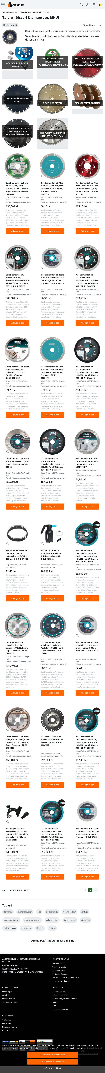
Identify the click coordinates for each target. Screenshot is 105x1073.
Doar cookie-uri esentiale (52, 1061)
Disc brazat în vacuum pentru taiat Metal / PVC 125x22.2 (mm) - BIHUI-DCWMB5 (52, 740)
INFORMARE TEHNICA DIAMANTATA (65, 977)
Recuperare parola (9, 1027)
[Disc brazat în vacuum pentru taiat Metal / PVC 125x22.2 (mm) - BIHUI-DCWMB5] (52, 720)
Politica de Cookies (59, 974)
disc (39, 912)
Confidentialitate (58, 970)
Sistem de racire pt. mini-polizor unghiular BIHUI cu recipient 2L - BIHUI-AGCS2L (51, 554)
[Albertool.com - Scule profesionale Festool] (16, 4)
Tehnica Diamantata (9, 12)
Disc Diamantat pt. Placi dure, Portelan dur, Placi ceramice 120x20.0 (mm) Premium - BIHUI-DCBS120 (52, 188)
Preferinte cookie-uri (52, 1068)
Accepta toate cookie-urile (52, 1054)
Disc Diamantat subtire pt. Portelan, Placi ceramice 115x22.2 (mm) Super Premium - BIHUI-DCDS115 (17, 188)
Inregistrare (6, 1023)
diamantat (8, 912)
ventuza (84, 912)
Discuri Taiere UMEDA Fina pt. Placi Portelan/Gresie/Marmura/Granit (17, 383)
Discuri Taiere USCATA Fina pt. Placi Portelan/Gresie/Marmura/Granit (17, 199)
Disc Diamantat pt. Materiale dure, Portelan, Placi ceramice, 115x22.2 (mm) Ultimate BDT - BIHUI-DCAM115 (52, 464)
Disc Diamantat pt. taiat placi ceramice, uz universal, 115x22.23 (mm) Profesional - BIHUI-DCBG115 (17, 372)
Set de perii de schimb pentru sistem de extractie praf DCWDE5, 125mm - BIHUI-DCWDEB (17, 554)
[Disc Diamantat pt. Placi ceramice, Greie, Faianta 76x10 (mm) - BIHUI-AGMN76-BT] (87, 441)
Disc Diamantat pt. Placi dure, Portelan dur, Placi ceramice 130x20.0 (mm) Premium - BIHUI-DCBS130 (52, 372)
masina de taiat (69, 912)
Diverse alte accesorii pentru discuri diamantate (52, 566)
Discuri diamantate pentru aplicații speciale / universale (52, 754)
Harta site (56, 1002)
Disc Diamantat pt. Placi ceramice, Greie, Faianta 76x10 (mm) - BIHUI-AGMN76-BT (87, 462)
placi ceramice (52, 912)
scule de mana (10, 928)
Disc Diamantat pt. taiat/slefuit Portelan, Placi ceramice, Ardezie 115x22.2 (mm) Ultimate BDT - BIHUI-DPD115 (52, 834)
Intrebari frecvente (59, 995)
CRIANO (52, 928)
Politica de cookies (10, 1048)
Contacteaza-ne (58, 991)
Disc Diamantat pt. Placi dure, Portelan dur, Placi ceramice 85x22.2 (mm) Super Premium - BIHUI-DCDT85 (87, 188)
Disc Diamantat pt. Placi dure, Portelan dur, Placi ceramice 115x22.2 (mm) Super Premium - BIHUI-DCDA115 (17, 742)
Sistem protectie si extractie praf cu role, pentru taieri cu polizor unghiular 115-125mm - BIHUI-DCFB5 (17, 834)
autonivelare (26, 928)
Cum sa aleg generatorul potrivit (64, 999)
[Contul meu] (87, 4)
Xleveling (40, 928)
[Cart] (94, 4)
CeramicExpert (70, 920)
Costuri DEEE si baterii (60, 981)
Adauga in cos (17, 231)
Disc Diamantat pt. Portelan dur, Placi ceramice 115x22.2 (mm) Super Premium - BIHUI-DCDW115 (17, 648)
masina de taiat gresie (33, 920)
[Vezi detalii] (7, 176)
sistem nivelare (52, 920)
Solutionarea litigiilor (60, 1009)
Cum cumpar (7, 991)
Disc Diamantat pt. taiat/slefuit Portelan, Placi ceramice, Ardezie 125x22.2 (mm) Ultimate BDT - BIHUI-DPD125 (87, 556)
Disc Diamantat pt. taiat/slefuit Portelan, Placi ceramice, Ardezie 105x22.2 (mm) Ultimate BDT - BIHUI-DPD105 (87, 742)
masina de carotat (11, 920)
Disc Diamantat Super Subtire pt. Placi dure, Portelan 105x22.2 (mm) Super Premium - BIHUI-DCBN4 (52, 648)
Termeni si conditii (59, 967)
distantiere (85, 920)
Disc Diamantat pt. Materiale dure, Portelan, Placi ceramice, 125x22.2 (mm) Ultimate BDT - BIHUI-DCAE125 (87, 280)
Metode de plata (8, 999)
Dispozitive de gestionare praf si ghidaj (16, 566)
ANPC (54, 1006)
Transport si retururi (10, 1002)
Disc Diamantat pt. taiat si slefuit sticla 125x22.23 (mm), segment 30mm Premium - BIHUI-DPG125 (87, 646)
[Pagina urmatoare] (101, 890)
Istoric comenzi (8, 1030)
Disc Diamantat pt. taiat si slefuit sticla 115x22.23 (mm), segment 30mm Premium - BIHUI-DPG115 (52, 278)
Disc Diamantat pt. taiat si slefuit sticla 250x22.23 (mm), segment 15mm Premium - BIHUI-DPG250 (87, 832)
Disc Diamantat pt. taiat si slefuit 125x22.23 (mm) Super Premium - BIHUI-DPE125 (17, 462)
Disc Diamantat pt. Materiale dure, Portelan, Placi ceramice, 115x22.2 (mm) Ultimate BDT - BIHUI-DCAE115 (17, 280)
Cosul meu (6, 995)
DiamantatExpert (25, 912)
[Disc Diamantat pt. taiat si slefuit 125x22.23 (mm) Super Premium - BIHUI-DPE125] (17, 441)
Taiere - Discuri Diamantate (31, 12)
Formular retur (58, 963)
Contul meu (6, 1020)
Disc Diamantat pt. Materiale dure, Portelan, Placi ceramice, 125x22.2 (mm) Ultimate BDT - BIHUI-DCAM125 (87, 372)
